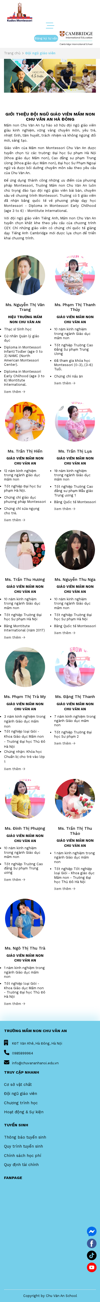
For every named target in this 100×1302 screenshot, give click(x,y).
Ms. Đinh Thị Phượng (25, 828)
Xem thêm (13, 392)
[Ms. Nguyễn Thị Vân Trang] (25, 275)
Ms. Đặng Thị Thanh (75, 696)
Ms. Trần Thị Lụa (75, 451)
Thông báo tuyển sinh (25, 1137)
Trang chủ (12, 53)
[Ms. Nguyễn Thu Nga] (75, 550)
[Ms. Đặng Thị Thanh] (75, 667)
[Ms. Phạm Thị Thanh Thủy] (75, 275)
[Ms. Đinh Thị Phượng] (25, 798)
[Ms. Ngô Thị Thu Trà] (25, 918)
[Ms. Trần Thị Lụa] (75, 421)
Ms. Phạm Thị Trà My (25, 696)
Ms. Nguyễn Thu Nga (75, 579)
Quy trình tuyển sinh (23, 1146)
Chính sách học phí (22, 1155)
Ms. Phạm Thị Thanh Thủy (75, 307)
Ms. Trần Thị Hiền (25, 451)
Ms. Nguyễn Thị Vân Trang (25, 307)
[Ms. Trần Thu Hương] (25, 550)
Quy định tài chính (21, 1164)
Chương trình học (21, 1102)
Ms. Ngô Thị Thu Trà (25, 948)
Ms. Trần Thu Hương (25, 579)
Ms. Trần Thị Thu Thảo (75, 831)
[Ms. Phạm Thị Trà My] (25, 667)
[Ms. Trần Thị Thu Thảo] (75, 798)
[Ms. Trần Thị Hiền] (25, 421)
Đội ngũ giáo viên (20, 1093)
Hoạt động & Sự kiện (23, 1112)
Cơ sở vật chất (18, 1084)
